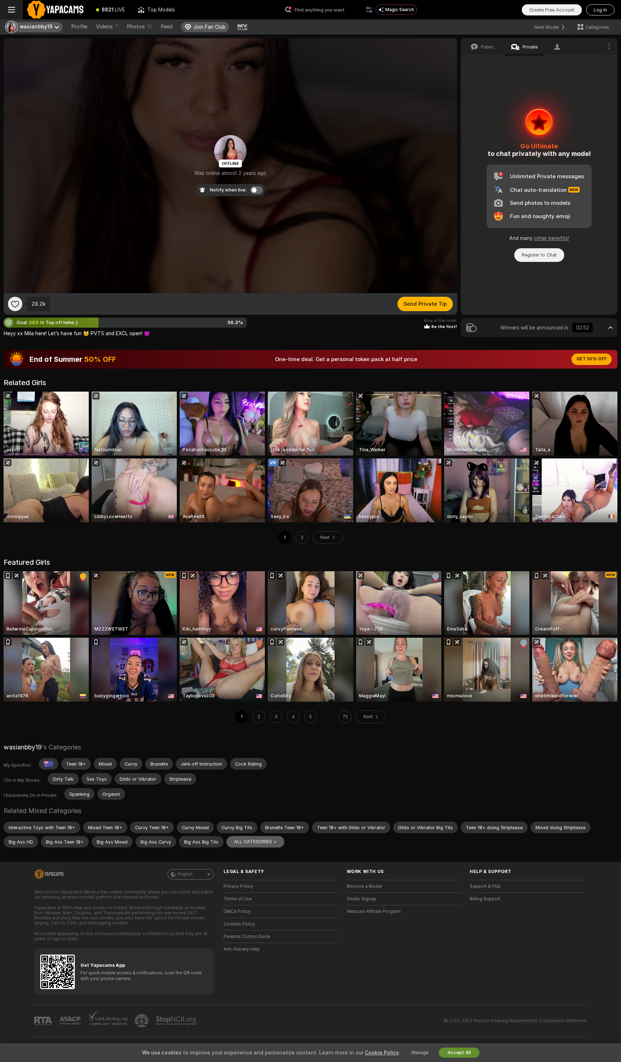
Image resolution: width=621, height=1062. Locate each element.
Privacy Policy (238, 886)
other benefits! (551, 238)
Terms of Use (238, 898)
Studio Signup (361, 898)
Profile (79, 26)
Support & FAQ (485, 886)
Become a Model (364, 886)
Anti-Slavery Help (242, 949)
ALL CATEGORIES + (255, 841)
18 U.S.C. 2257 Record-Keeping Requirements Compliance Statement (514, 1020)
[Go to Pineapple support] (142, 1021)
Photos (139, 26)
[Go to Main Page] (56, 9)
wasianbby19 (23, 747)
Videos (107, 26)
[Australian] (48, 764)
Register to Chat (539, 255)
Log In (600, 10)
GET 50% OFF (591, 358)
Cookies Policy (239, 924)
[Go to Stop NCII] (177, 1020)
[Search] (369, 10)
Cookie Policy (382, 1053)
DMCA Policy (237, 911)
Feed (166, 26)
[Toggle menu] (11, 9)
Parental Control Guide (247, 936)
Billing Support (485, 898)
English (185, 874)
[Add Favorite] (15, 304)
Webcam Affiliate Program (374, 911)
